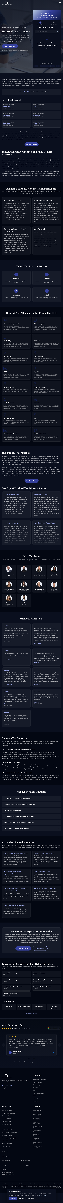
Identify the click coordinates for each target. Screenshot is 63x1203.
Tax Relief (4, 1170)
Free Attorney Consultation (40, 1106)
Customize (31, 1198)
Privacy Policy (42, 1195)
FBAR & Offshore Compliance (9, 1153)
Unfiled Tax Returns (7, 1164)
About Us (35, 1109)
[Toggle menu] (59, 3)
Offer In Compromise (7, 1131)
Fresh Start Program (7, 1156)
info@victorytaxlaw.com (8, 1109)
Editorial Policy (36, 1120)
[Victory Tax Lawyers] (7, 3)
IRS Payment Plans (6, 1137)
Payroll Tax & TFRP (7, 1151)
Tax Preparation (6, 1167)
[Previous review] (3, 1055)
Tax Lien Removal (6, 1139)
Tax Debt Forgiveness (7, 1173)
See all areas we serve (31, 1013)
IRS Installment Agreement (8, 1134)
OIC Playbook (36, 1117)
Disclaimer (35, 1122)
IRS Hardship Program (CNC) (9, 1159)
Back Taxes (5, 1162)
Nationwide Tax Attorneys (39, 1100)
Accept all (13, 1198)
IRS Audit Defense (6, 1145)
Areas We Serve (10, 27)
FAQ (34, 1111)
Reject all (21, 1198)
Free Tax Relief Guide (38, 1114)
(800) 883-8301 (7, 1107)
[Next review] (59, 1055)
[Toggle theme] (55, 3)
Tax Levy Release (6, 1142)
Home (3, 27)
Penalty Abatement (6, 1148)
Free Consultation (37, 1103)
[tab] (29, 1079)
